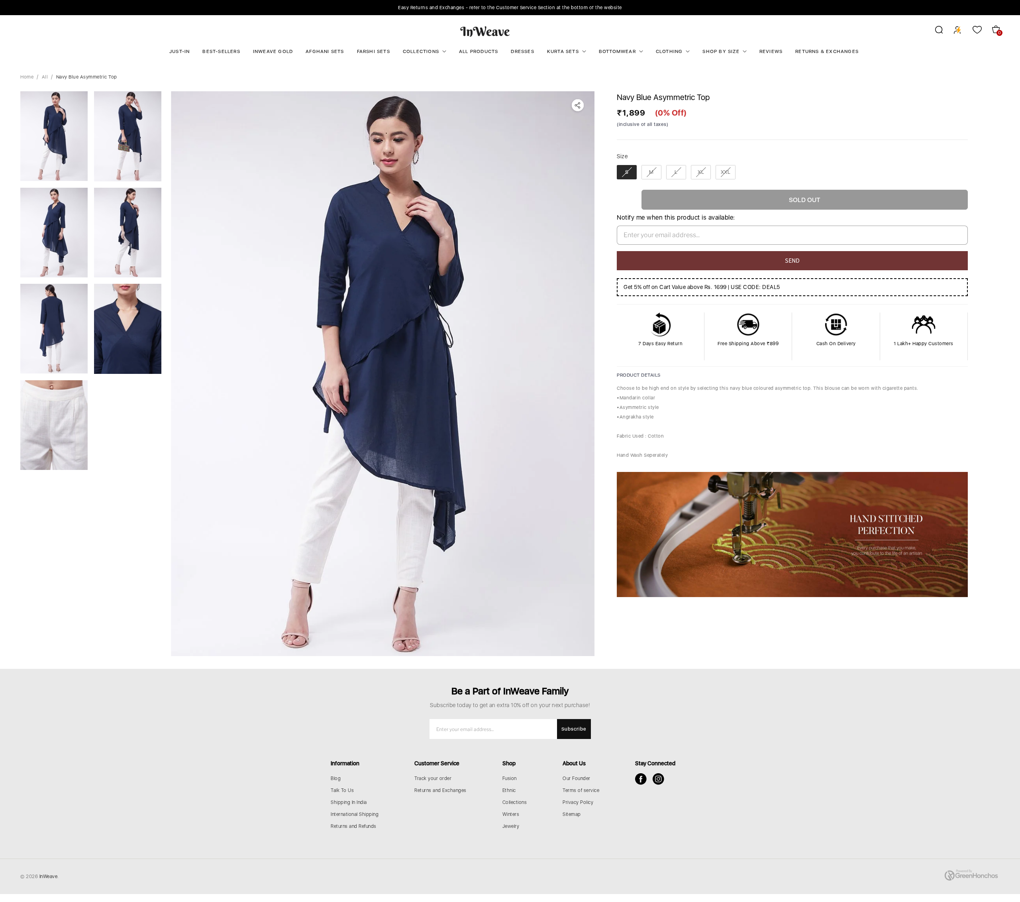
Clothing (669, 51)
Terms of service (581, 790)
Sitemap (572, 814)
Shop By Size (720, 51)
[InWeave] (485, 31)
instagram (658, 779)
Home (26, 77)
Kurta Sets (563, 51)
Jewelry (511, 826)
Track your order (432, 778)
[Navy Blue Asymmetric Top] (382, 373)
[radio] (627, 172)
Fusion (509, 778)
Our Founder (576, 778)
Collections (421, 51)
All (45, 77)
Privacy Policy (578, 802)
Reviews (771, 51)
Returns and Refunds (354, 826)
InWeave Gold (273, 51)
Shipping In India (349, 802)
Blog (336, 778)
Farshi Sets (373, 51)
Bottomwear (617, 51)
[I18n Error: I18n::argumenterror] (54, 136)
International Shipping (355, 814)
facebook (641, 779)
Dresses (522, 51)
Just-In (179, 51)
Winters (511, 814)
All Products (478, 51)
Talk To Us (342, 790)
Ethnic (509, 790)
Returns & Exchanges (827, 51)
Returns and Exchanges (440, 790)
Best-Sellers (221, 51)
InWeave (48, 876)
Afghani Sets (325, 51)
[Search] (934, 31)
